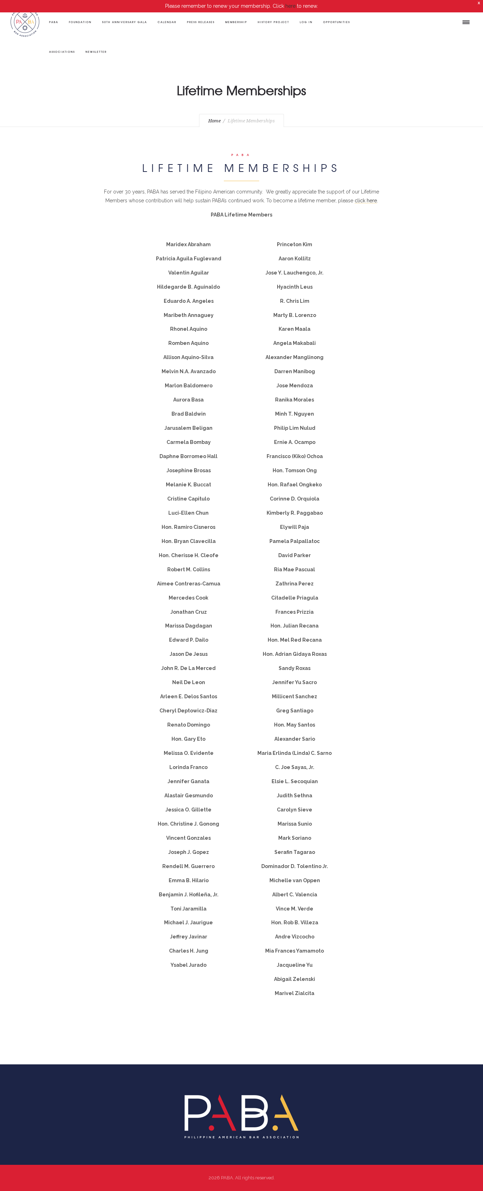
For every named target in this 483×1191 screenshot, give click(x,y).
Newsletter (96, 51)
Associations (62, 51)
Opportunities (336, 22)
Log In (306, 22)
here (290, 6)
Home (214, 120)
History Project (273, 22)
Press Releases (201, 22)
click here (366, 200)
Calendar (167, 22)
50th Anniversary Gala (124, 22)
